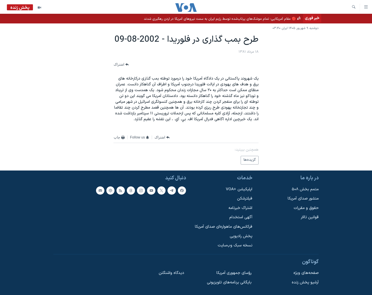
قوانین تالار (310, 217)
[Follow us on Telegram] (171, 190)
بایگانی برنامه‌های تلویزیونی (229, 282)
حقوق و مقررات (306, 208)
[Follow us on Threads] (131, 190)
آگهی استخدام (240, 217)
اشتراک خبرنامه (240, 208)
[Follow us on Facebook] (182, 190)
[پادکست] (110, 190)
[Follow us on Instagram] (141, 190)
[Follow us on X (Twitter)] (161, 190)
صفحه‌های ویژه (306, 273)
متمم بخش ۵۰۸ (305, 189)
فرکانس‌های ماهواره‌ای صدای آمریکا (223, 227)
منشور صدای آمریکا (303, 198)
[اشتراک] (100, 190)
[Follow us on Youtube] (151, 190)
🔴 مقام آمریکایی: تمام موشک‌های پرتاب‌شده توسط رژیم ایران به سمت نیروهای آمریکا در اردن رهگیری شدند (220, 19)
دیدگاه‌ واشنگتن (171, 273)
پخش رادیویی (241, 236)
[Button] (121, 64)
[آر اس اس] (120, 190)
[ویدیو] (39, 7)
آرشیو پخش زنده (305, 282)
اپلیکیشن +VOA (239, 189)
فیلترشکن (244, 198)
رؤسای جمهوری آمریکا (233, 273)
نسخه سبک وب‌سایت (235, 245)
